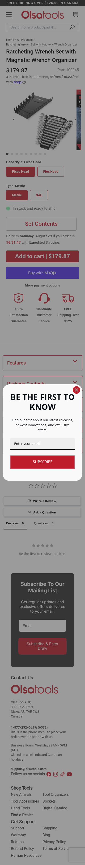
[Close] (76, 390)
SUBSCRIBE (42, 461)
